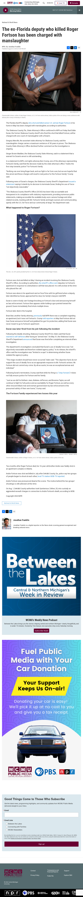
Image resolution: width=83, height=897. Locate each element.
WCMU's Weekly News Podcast (41, 620)
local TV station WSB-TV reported (51, 476)
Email (6, 810)
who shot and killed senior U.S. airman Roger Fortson (49, 123)
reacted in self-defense (15, 337)
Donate (75, 3)
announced (27, 339)
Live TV (62, 3)
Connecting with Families (17, 827)
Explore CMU (68, 875)
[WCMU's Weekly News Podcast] (41, 576)
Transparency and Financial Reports (53, 871)
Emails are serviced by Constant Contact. (21, 838)
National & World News (10, 22)
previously (38, 316)
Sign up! (42, 844)
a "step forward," (63, 373)
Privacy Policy (35, 875)
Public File (50, 876)
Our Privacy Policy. (36, 838)
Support (66, 870)
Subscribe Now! (41, 630)
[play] (5, 10)
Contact (33, 870)
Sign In (50, 3)
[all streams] (80, 10)
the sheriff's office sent (48, 283)
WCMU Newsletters (15, 830)
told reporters (48, 318)
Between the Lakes (15, 824)
